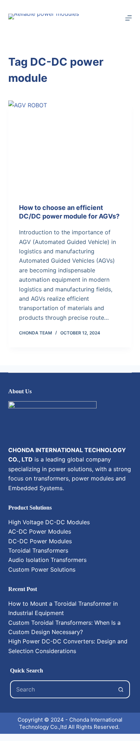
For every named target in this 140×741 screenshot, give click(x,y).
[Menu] (128, 18)
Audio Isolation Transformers (47, 559)
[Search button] (121, 689)
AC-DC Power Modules (39, 531)
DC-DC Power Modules (40, 541)
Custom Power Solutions (41, 569)
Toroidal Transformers (38, 550)
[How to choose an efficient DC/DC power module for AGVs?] (69, 146)
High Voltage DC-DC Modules (49, 522)
